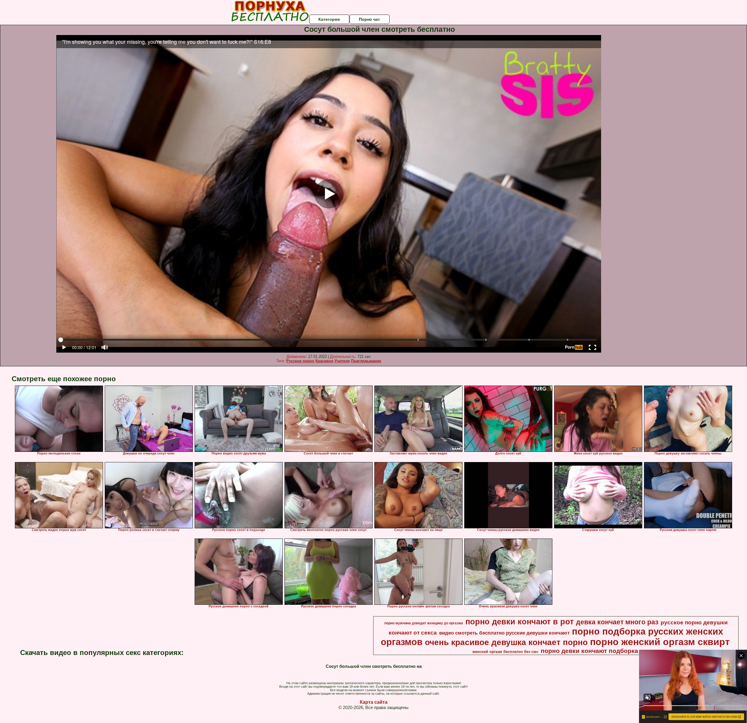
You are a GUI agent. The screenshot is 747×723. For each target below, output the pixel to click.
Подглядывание (366, 361)
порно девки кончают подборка (589, 650)
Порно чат (369, 19)
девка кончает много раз (617, 622)
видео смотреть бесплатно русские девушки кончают (504, 633)
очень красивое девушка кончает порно (506, 642)
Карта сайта (374, 702)
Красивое (324, 361)
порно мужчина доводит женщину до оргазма (423, 623)
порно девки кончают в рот (519, 621)
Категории (329, 19)
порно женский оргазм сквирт (660, 642)
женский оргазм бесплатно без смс (505, 651)
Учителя (342, 361)
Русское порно (300, 361)
